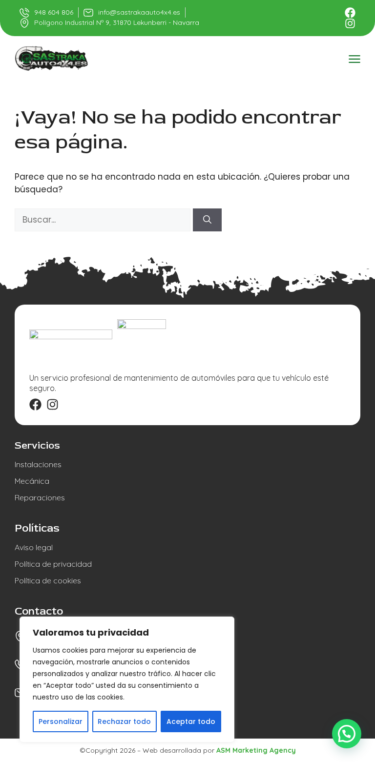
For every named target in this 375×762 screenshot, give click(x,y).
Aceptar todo (191, 721)
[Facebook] (350, 12)
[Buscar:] (104, 220)
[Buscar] (207, 220)
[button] (346, 733)
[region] (127, 679)
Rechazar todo (124, 721)
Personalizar (61, 721)
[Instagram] (350, 23)
